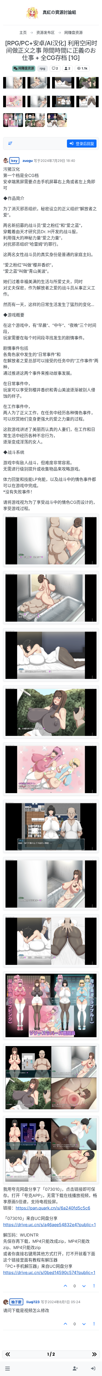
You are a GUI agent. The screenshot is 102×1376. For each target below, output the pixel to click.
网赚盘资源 (26, 68)
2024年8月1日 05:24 (64, 1302)
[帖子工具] (94, 1286)
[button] (7, 1369)
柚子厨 (16, 1302)
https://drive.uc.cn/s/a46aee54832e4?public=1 (49, 1224)
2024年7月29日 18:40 (58, 160)
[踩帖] (84, 1286)
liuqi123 (33, 1302)
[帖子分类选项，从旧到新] (10, 143)
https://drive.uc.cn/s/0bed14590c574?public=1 (49, 1272)
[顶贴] (65, 1286)
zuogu (27, 160)
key (14, 160)
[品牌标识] (32, 12)
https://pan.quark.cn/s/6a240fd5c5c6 (53, 1208)
